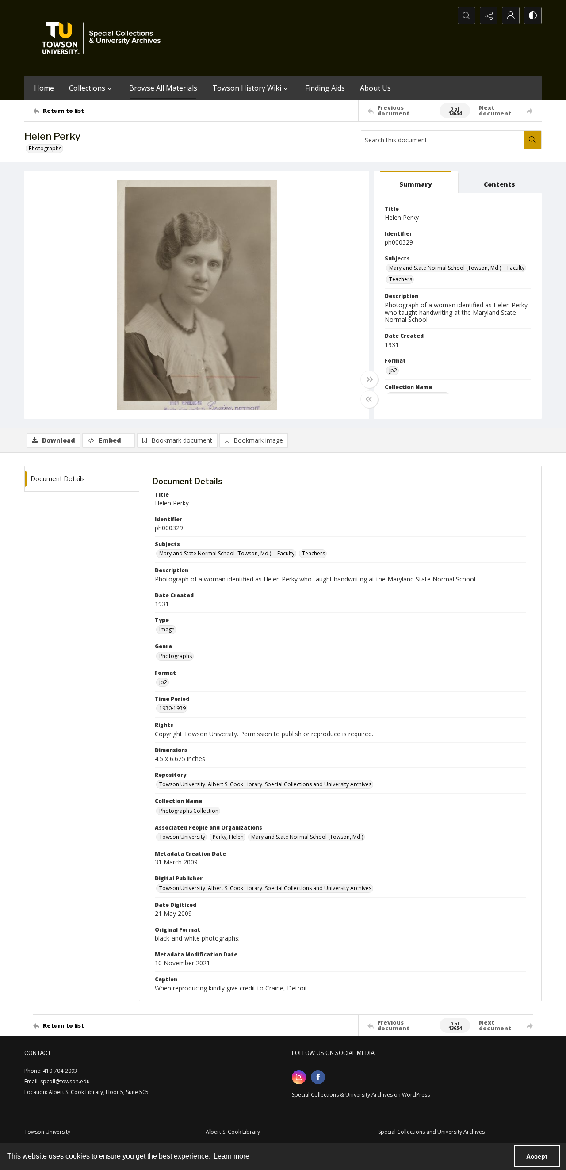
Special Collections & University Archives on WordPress (361, 1094)
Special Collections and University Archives (431, 1132)
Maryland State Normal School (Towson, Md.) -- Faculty (456, 267)
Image (167, 629)
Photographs (45, 148)
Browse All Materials (163, 88)
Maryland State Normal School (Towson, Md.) (307, 837)
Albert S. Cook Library (233, 1132)
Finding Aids (325, 88)
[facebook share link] (318, 1077)
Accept (536, 1156)
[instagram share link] (299, 1077)
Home (44, 88)
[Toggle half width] (369, 399)
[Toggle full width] (369, 379)
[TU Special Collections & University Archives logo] (104, 38)
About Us (375, 88)
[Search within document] (532, 140)
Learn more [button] (231, 1156)
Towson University (182, 837)
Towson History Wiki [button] (246, 88)
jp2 (393, 370)
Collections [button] (87, 88)
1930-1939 (172, 708)
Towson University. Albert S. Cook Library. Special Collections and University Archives (265, 784)
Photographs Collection (188, 810)
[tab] (416, 182)
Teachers (400, 279)
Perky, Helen (228, 837)
